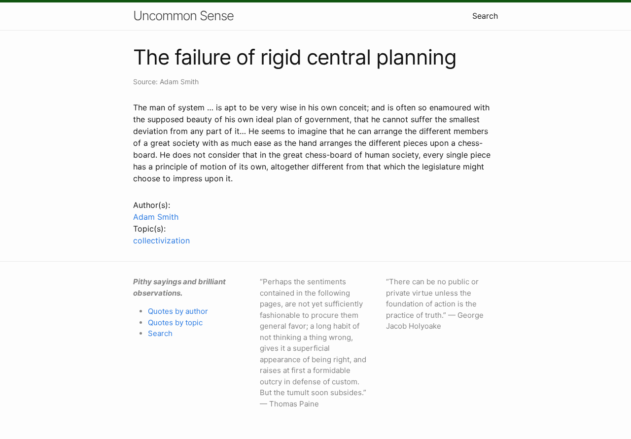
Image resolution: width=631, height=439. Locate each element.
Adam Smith (155, 217)
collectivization (161, 240)
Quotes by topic (175, 322)
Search (485, 16)
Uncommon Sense (183, 15)
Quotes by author (178, 311)
